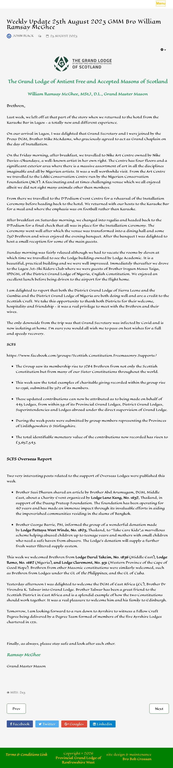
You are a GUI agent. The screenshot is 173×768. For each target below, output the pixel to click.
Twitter (48, 724)
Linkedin (104, 724)
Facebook (21, 724)
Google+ (76, 724)
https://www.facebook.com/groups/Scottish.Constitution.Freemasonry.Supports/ (82, 355)
